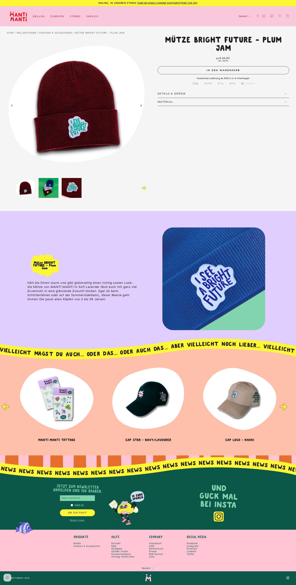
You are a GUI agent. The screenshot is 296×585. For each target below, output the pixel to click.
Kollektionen (27, 32)
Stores (75, 16)
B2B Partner (156, 554)
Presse (153, 551)
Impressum (155, 543)
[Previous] (12, 105)
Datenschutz (156, 548)
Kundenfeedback (121, 554)
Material (165, 101)
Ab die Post (77, 512)
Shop (10, 32)
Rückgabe (116, 548)
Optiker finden (119, 551)
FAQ (113, 546)
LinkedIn (191, 551)
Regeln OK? (79, 505)
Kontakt (116, 543)
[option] (148, 403)
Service (92, 16)
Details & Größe (172, 93)
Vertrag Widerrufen (123, 556)
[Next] (141, 105)
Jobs (152, 556)
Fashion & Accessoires (55, 32)
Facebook (192, 543)
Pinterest (192, 548)
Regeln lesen (77, 520)
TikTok (190, 554)
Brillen (39, 16)
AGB (151, 546)
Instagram (193, 546)
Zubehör (57, 16)
